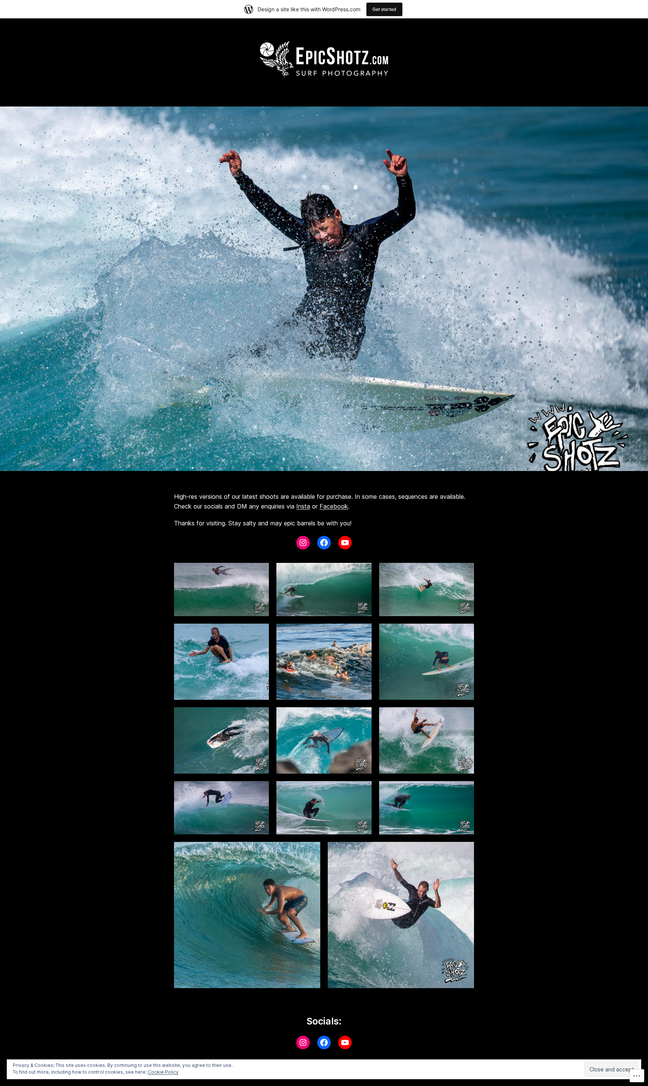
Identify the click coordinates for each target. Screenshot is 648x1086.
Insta (303, 506)
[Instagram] (303, 542)
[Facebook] (324, 542)
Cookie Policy (163, 1072)
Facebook (334, 506)
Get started (384, 9)
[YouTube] (345, 542)
